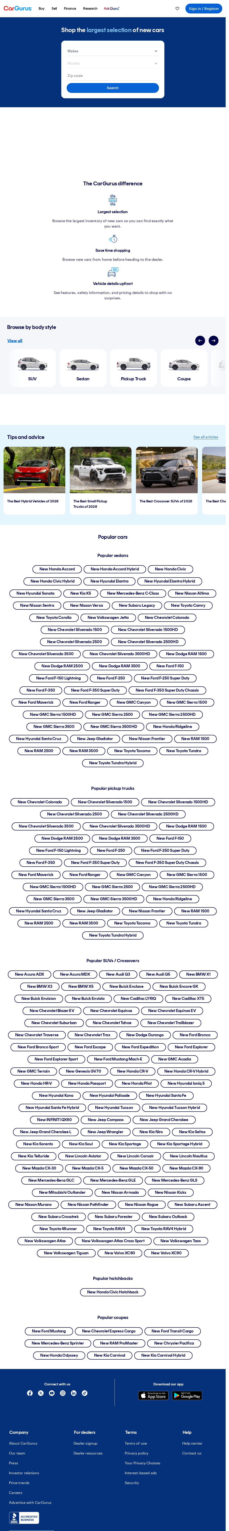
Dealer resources (88, 1453)
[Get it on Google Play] (187, 1396)
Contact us (191, 1453)
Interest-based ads (141, 1473)
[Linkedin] (73, 1395)
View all (15, 340)
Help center (192, 1443)
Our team (17, 1453)
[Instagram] (63, 1395)
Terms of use (136, 1443)
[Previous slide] (200, 341)
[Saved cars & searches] (177, 8)
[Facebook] (30, 1395)
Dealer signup (86, 1443)
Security (132, 1483)
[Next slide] (213, 341)
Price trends (19, 1483)
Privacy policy (136, 1453)
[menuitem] (41, 8)
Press (13, 1463)
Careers (15, 1492)
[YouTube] (52, 1395)
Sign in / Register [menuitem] (204, 8)
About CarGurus (23, 1443)
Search (113, 88)
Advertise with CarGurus (30, 1502)
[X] (41, 1395)
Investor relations (24, 1473)
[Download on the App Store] (153, 1396)
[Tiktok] (84, 1395)
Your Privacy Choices (142, 1463)
